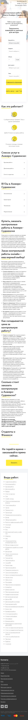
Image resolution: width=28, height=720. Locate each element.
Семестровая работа (10, 505)
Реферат (7, 491)
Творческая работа (10, 560)
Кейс (6, 538)
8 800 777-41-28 (22, 3)
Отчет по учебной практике (12, 636)
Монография (8, 582)
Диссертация (8, 551)
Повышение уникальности (11, 570)
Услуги (2, 673)
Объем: (10, 57)
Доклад (7, 517)
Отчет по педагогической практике (14, 628)
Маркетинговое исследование (13, 585)
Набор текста (8, 580)
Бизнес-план (8, 609)
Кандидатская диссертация (11, 594)
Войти (25, 5)
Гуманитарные (7, 200)
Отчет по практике (9, 174)
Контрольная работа (10, 484)
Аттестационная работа (11, 614)
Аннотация (8, 525)
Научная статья (9, 577)
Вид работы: (11, 40)
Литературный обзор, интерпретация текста (11, 541)
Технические (7, 206)
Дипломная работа (8, 168)
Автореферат (8, 619)
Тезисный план (9, 558)
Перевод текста (9, 510)
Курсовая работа (8, 162)
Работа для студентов (6, 687)
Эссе (6, 496)
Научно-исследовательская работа (14, 575)
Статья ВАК (8, 563)
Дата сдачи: (11, 65)
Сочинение (8, 644)
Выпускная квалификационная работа (14, 606)
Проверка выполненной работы (13, 515)
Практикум (8, 639)
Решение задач (9, 565)
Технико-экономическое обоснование (11, 554)
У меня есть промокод (14, 82)
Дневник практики (10, 589)
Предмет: (10, 48)
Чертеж (7, 508)
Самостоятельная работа (11, 572)
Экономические (8, 193)
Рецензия (7, 527)
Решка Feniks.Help (5, 676)
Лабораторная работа (10, 520)
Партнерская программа (7, 678)
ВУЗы (2, 681)
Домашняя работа (9, 621)
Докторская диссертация (11, 597)
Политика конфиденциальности (9, 699)
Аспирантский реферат (11, 616)
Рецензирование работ (11, 604)
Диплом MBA (8, 599)
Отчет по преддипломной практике (14, 630)
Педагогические (8, 212)
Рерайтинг (7, 641)
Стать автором (19, 5)
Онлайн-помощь (9, 499)
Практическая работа (10, 568)
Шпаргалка (7, 536)
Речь (6, 529)
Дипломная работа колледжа (12, 602)
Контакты (3, 701)
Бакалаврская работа (10, 611)
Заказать (14, 463)
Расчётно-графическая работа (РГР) (14, 522)
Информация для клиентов (7, 690)
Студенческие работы (10, 482)
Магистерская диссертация (12, 592)
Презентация (8, 512)
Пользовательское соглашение (8, 696)
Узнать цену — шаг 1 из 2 (14, 91)
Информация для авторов (7, 693)
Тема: (9, 73)
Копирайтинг (8, 587)
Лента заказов (4, 684)
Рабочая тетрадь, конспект (12, 545)
